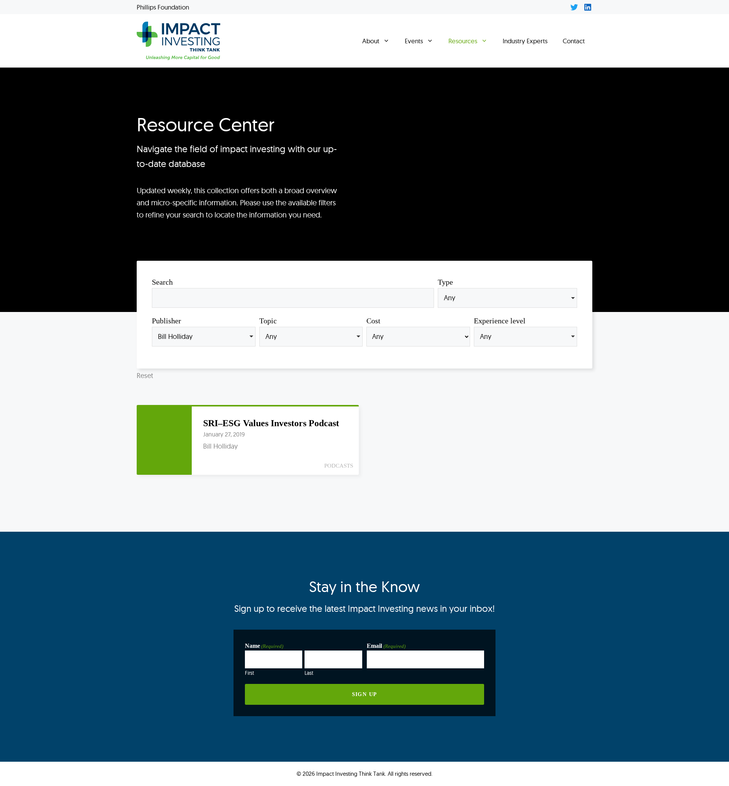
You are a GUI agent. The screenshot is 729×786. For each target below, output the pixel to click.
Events (414, 41)
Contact (574, 41)
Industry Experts (525, 41)
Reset (145, 375)
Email (386, 646)
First (249, 672)
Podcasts (338, 466)
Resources (462, 41)
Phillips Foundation (163, 7)
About (370, 41)
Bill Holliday (220, 446)
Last (309, 672)
